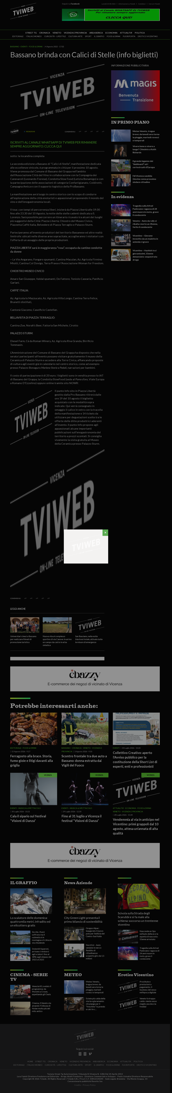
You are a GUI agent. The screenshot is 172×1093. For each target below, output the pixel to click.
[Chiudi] (105, 532)
